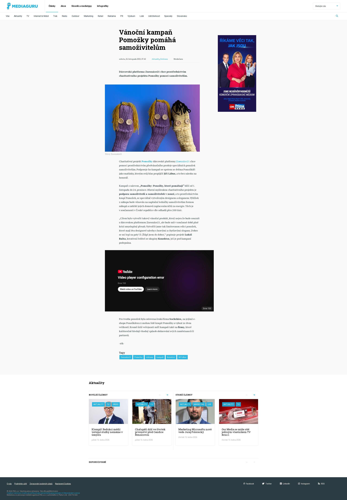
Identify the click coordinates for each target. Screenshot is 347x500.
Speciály (168, 16)
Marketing (88, 16)
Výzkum (131, 16)
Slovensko (182, 16)
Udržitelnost (154, 16)
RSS (323, 484)
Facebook (250, 484)
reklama (149, 357)
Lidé (142, 16)
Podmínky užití (20, 484)
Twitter (269, 484)
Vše (7, 16)
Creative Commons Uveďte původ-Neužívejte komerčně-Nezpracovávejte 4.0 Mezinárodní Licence (43, 493)
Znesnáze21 (126, 357)
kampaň (160, 357)
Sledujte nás (320, 6)
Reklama (112, 16)
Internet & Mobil (41, 16)
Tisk (55, 16)
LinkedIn (286, 484)
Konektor (171, 357)
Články (52, 6)
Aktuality (18, 16)
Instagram (305, 484)
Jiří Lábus (182, 357)
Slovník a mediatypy (81, 6)
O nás (9, 484)
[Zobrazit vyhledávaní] (337, 16)
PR (121, 16)
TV (28, 16)
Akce (63, 6)
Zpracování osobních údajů (41, 484)
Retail (100, 16)
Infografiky (102, 6)
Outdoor (75, 16)
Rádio (64, 16)
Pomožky (147, 161)
